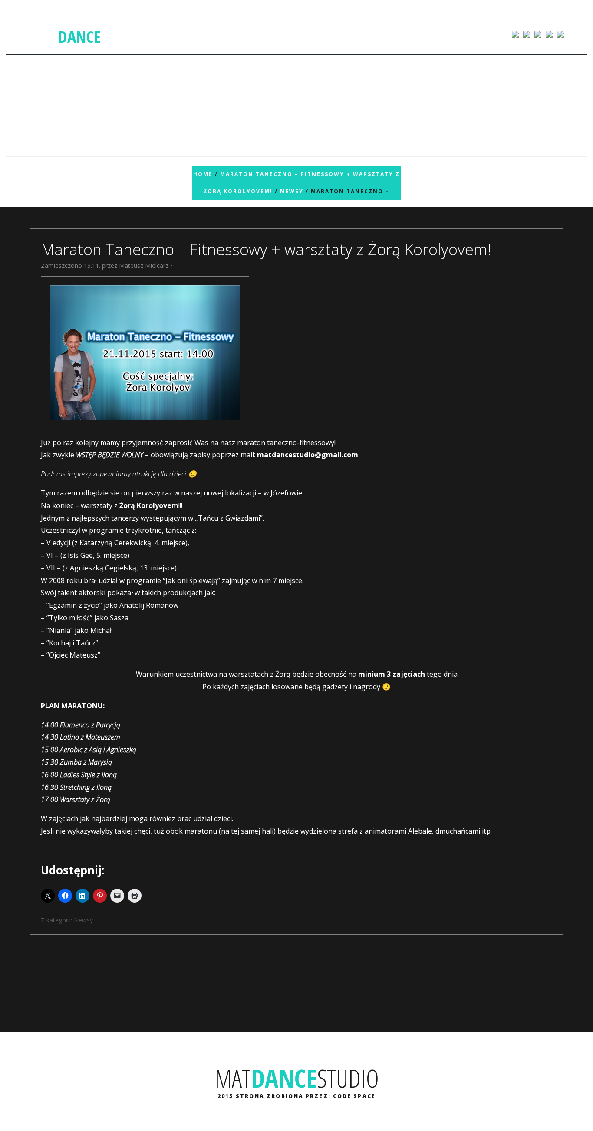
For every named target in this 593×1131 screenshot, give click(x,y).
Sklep (225, 33)
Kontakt (435, 33)
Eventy (348, 33)
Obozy (390, 33)
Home (203, 174)
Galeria (192, 33)
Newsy (291, 191)
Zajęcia (147, 33)
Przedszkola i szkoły (285, 33)
